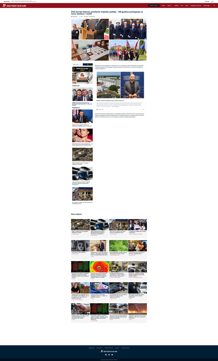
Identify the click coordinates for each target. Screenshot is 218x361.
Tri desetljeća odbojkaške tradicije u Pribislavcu (137, 232)
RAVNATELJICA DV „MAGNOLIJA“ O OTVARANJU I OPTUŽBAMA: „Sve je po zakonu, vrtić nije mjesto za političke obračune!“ (80, 296)
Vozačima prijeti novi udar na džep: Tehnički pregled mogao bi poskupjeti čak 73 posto (80, 317)
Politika (176, 5)
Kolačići (117, 348)
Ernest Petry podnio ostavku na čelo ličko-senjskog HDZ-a (136, 253)
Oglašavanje (91, 348)
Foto (182, 5)
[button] (214, 5)
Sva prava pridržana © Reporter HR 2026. (109, 359)
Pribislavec (135, 234)
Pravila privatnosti (108, 348)
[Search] (88, 64)
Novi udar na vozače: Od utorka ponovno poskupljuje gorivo (82, 203)
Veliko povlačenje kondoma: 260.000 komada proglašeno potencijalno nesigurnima (81, 183)
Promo (163, 5)
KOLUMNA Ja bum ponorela (78, 252)
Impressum (99, 348)
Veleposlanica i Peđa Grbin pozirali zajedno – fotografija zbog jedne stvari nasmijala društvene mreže (99, 254)
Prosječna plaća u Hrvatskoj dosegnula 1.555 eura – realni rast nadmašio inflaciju (99, 296)
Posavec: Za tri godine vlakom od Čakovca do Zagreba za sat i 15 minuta (81, 125)
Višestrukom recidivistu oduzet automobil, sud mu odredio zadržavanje (136, 296)
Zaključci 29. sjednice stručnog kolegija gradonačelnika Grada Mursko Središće (136, 275)
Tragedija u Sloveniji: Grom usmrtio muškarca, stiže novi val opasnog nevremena (137, 317)
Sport (186, 5)
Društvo (74, 234)
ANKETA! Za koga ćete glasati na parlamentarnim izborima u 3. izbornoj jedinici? (82, 104)
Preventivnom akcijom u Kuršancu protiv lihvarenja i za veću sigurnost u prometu (118, 296)
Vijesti (169, 5)
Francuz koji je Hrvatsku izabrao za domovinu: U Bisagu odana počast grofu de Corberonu (118, 317)
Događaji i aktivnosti (196, 5)
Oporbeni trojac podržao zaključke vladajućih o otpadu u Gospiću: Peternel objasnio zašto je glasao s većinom (80, 275)
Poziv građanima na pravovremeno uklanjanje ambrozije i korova (118, 253)
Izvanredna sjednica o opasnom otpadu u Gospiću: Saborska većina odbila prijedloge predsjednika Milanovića (99, 317)
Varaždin (116, 277)
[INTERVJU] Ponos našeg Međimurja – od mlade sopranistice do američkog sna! (82, 144)
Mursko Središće (114, 255)
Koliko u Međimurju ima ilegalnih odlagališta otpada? (21, 1)
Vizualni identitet (125, 348)
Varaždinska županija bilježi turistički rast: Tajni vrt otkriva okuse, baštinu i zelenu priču (117, 275)
